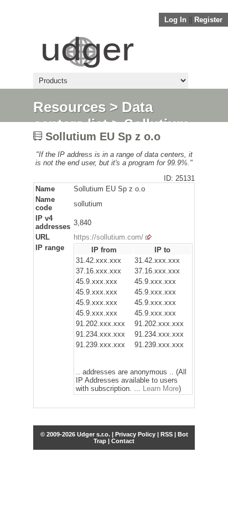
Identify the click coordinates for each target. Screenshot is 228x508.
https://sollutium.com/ (108, 237)
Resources (69, 107)
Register (208, 20)
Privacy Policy (135, 434)
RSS (166, 434)
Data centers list (93, 116)
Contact (122, 441)
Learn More (161, 388)
